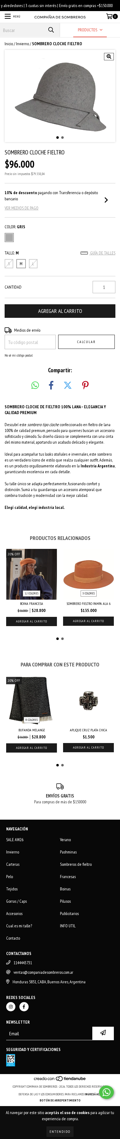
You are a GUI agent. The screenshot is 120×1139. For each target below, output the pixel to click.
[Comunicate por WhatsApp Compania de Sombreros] (106, 1092)
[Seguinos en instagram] (10, 1006)
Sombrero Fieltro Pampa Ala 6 (88, 603)
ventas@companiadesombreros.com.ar (43, 972)
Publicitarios (69, 913)
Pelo (9, 876)
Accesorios (14, 913)
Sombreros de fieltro (76, 864)
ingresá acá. (93, 1094)
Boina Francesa (31, 603)
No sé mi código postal (19, 355)
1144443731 (23, 962)
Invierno (22, 43)
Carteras (12, 864)
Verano (65, 839)
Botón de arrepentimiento (60, 1100)
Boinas (65, 889)
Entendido (60, 1131)
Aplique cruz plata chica (88, 730)
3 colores (88, 593)
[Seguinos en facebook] (24, 1006)
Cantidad (13, 287)
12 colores (31, 593)
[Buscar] (51, 30)
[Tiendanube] (60, 1080)
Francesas (68, 876)
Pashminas (68, 852)
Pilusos (65, 901)
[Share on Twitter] (68, 385)
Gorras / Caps (16, 901)
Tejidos (12, 889)
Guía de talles (102, 253)
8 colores (32, 720)
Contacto (13, 938)
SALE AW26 (14, 839)
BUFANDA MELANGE (31, 730)
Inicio (9, 43)
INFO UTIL (68, 926)
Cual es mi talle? (19, 926)
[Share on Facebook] (51, 385)
